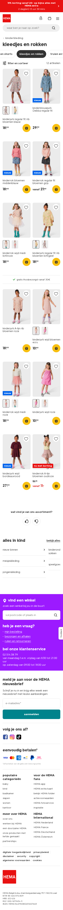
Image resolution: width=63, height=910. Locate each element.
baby (5, 784)
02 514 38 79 (10, 654)
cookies (37, 860)
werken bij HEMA (12, 823)
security (21, 856)
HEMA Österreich (43, 836)
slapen (6, 798)
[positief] (27, 521)
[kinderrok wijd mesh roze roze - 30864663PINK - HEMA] (15, 244)
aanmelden (31, 714)
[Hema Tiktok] (18, 737)
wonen (6, 802)
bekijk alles (53, 540)
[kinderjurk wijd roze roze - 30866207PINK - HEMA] (45, 331)
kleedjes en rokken (31, 54)
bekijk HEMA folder (44, 793)
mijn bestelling (13, 631)
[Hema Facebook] (5, 737)
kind (5, 788)
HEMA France (41, 827)
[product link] (17, 86)
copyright (34, 856)
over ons (7, 818)
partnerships (9, 841)
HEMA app (39, 784)
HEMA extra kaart (43, 788)
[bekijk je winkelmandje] (50, 18)
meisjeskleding (11, 560)
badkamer (8, 793)
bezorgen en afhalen (18, 636)
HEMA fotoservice (44, 802)
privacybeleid (41, 852)
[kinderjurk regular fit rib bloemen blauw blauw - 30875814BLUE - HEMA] (6, 110)
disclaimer (8, 856)
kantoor (7, 807)
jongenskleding (11, 572)
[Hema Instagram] (12, 737)
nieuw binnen (10, 549)
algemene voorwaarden (16, 860)
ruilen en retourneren (18, 641)
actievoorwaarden (44, 798)
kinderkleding (14, 38)
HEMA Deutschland (44, 832)
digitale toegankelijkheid (17, 852)
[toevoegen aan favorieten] (26, 73)
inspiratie (38, 807)
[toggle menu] (58, 19)
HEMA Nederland (43, 822)
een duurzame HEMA (14, 828)
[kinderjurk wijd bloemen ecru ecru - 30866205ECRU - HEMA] (36, 331)
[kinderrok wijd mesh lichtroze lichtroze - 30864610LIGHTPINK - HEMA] (6, 244)
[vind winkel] (56, 615)
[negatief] (36, 521)
